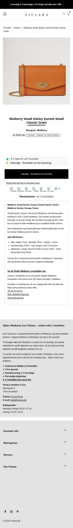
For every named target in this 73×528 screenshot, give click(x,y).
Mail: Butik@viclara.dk (18, 294)
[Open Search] (63, 13)
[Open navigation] (9, 13)
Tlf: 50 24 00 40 (14, 291)
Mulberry (42, 130)
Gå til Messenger (15, 298)
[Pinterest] (18, 512)
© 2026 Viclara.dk (11, 521)
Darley (17, 28)
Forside (7, 28)
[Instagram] (11, 512)
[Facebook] (5, 512)
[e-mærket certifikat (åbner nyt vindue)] (58, 189)
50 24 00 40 (17, 397)
